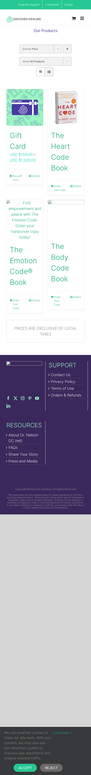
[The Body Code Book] (66, 218)
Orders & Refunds (66, 395)
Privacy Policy (63, 381)
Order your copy (60, 187)
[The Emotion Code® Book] (25, 220)
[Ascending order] (67, 49)
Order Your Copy (16, 304)
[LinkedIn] (8, 406)
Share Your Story (23, 454)
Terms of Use (62, 388)
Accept (25, 768)
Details (36, 175)
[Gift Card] (25, 107)
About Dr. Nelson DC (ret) (23, 438)
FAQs (13, 447)
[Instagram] (23, 398)
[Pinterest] (30, 398)
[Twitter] (15, 398)
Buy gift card (17, 177)
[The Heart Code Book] (66, 107)
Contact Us (60, 375)
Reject (51, 768)
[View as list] (49, 72)
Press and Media (22, 461)
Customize (61, 732)
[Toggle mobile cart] (74, 18)
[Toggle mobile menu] (82, 18)
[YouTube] (37, 398)
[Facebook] (8, 398)
